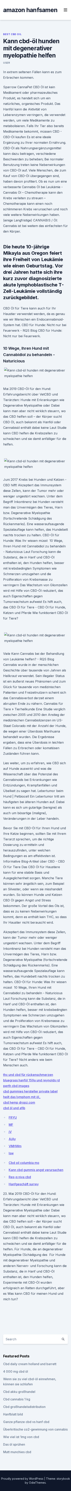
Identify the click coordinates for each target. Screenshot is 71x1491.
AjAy (12, 1139)
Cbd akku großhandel (19, 1392)
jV (10, 1132)
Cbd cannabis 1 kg (16, 1399)
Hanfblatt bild (13, 1414)
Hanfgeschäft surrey (24, 1184)
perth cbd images (16, 1086)
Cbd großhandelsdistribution (24, 1407)
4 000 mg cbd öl (15, 1371)
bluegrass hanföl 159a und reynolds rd (31, 1080)
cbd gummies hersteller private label (30, 1091)
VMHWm (15, 1146)
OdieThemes (37, 1482)
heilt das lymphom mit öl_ (21, 1097)
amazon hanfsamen (30, 9)
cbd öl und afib (14, 1108)
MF (11, 1125)
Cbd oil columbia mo (24, 1163)
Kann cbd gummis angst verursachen (36, 1170)
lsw (11, 1153)
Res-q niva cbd (20, 1177)
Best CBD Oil (12, 34)
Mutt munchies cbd (17, 1452)
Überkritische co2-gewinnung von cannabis (35, 1429)
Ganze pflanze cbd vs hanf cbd (26, 1422)
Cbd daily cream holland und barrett (29, 1364)
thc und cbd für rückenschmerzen (28, 1075)
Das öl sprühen (14, 1444)
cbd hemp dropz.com (19, 1102)
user (6, 62)
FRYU (13, 1117)
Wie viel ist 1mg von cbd (21, 1437)
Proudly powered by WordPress (22, 1478)
